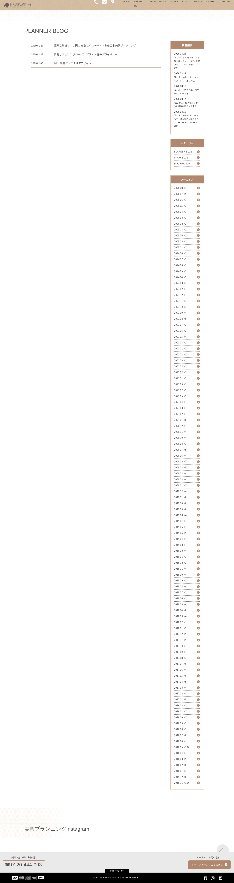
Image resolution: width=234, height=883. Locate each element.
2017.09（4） (181, 652)
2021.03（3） (181, 408)
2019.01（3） (181, 556)
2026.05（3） (181, 205)
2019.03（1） (181, 545)
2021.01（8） (181, 420)
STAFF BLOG (181, 157)
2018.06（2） (181, 598)
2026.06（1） (181, 199)
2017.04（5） (181, 681)
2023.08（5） (181, 318)
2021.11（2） (181, 378)
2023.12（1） (181, 295)
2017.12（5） (181, 634)
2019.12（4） (181, 491)
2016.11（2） (181, 711)
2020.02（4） (181, 479)
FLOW (185, 1)
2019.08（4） (181, 515)
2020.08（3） (181, 443)
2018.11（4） (181, 568)
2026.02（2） (181, 223)
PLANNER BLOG (183, 151)
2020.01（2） (181, 485)
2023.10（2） (181, 307)
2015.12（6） (181, 777)
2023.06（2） (181, 330)
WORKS (173, 1)
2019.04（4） (181, 539)
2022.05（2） (181, 360)
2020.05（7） (181, 461)
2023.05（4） (181, 336)
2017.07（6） (181, 663)
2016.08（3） (181, 729)
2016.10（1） (181, 717)
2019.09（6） (181, 509)
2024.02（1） (181, 289)
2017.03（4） (181, 687)
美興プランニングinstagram (56, 829)
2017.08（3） (181, 658)
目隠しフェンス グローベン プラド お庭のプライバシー (85, 54)
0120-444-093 (26, 864)
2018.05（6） (181, 604)
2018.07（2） (181, 592)
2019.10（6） (181, 503)
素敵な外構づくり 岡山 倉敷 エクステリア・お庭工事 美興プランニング (95, 45)
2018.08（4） (181, 586)
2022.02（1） (181, 372)
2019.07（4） (181, 521)
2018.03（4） (181, 616)
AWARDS (198, 1)
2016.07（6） (181, 735)
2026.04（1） (181, 211)
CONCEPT (125, 1)
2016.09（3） (181, 723)
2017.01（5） (181, 699)
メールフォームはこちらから (207, 864)
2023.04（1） (181, 342)
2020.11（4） (181, 431)
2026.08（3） (181, 188)
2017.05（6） (181, 675)
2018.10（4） (181, 574)
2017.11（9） (181, 640)
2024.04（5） (181, 277)
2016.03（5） (181, 759)
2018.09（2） (181, 580)
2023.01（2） (181, 348)
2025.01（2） (181, 247)
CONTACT (212, 1)
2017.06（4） (181, 669)
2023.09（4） (181, 312)
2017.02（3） (181, 693)
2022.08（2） (181, 354)
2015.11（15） (182, 782)
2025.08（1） (181, 229)
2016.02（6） (181, 765)
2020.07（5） (181, 449)
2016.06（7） (181, 741)
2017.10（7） (181, 646)
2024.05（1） (181, 271)
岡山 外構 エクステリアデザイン (72, 63)
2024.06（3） (181, 265)
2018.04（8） (181, 610)
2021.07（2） (181, 390)
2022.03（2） (181, 366)
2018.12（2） (181, 562)
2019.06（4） (181, 527)
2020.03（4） (181, 473)
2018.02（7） (181, 622)
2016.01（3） (181, 771)
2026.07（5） (181, 194)
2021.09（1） (181, 384)
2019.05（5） (181, 533)
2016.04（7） (181, 753)
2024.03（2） (181, 283)
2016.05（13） (182, 747)
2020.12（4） (181, 426)
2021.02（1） (181, 414)
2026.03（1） (181, 217)
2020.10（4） (181, 437)
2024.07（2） (181, 259)
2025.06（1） (181, 235)
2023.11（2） (181, 301)
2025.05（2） (181, 241)
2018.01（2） (181, 628)
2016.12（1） (181, 705)
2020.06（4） (181, 455)
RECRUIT (226, 1)
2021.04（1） (181, 402)
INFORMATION (157, 1)
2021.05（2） (181, 396)
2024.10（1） (181, 253)
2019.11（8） (181, 497)
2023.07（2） (181, 324)
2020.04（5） (181, 467)
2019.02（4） (181, 550)
